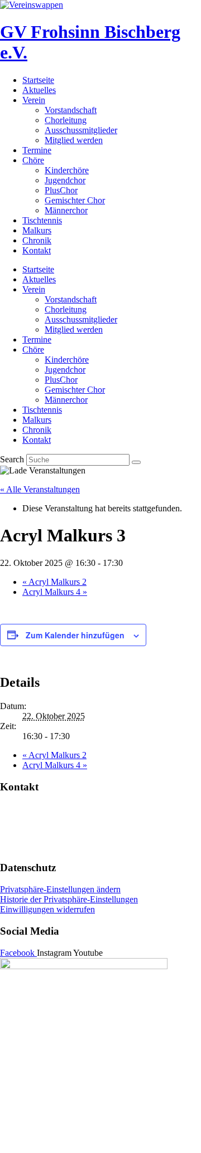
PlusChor (61, 190)
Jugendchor (65, 180)
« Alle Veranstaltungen (40, 489)
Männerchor (66, 210)
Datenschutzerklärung (38, 846)
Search (12, 459)
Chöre (33, 160)
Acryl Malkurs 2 (54, 582)
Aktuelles (39, 90)
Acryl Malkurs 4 (54, 592)
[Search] (136, 462)
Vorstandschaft (71, 110)
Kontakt (36, 250)
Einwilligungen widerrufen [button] (47, 909)
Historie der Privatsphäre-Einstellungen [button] (69, 899)
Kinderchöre (67, 170)
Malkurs (36, 230)
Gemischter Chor (75, 200)
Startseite (38, 80)
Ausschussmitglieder (81, 130)
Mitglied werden (74, 140)
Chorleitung (66, 120)
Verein (33, 100)
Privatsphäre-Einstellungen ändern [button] (60, 889)
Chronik (36, 240)
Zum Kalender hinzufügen (75, 635)
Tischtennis (42, 220)
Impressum (19, 827)
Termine (36, 150)
